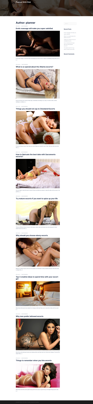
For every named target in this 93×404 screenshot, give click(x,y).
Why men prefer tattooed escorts (29, 316)
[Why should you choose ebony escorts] (38, 252)
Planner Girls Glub (23, 2)
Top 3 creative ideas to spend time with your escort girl (37, 278)
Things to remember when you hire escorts (34, 360)
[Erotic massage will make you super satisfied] (38, 43)
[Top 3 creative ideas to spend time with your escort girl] (38, 293)
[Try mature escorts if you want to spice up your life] (38, 212)
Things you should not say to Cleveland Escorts (35, 109)
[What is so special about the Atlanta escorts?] (38, 83)
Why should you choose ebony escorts (32, 235)
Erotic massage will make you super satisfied (34, 28)
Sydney (37, 402)
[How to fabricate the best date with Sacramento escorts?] (38, 173)
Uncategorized (25, 64)
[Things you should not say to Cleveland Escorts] (38, 127)
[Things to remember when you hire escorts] (38, 375)
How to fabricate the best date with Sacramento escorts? (35, 155)
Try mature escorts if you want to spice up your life (37, 199)
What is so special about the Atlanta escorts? (34, 67)
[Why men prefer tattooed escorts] (38, 334)
